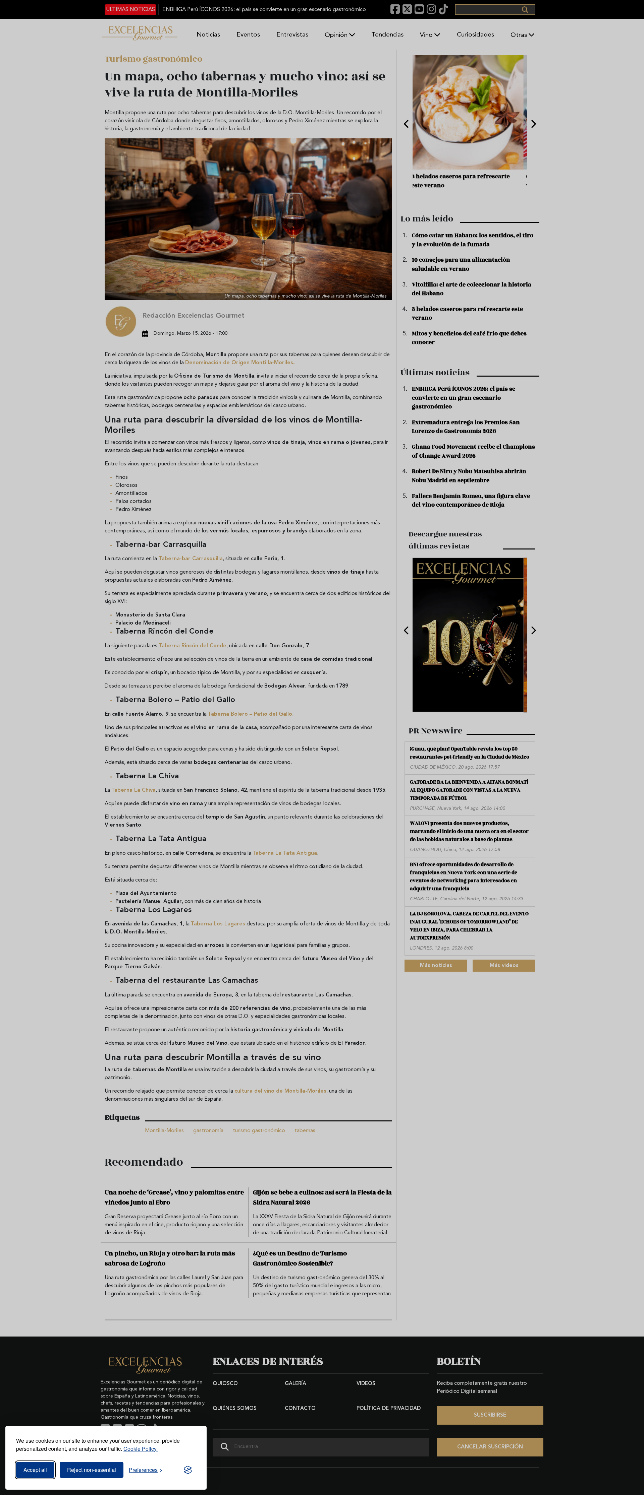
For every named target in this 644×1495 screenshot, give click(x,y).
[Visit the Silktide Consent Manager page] (188, 1470)
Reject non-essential (91, 1470)
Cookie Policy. (140, 1448)
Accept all (35, 1470)
